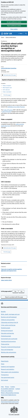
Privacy (7, 386)
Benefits (3, 311)
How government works (7, 377)
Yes (16, 291)
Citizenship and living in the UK (9, 322)
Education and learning (7, 333)
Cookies (12, 386)
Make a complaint (7, 85)
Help (2, 386)
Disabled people (5, 328)
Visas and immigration (7, 349)
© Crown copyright (14, 414)
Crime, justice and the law (8, 325)
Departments (4, 361)
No (22, 291)
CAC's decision (6, 89)
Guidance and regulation (8, 366)
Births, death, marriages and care (10, 314)
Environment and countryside (9, 339)
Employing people (6, 336)
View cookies (14, 29)
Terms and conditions (7, 391)
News (2, 364)
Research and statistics (7, 369)
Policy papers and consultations (10, 372)
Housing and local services (8, 341)
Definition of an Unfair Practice (16, 107)
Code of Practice (8, 110)
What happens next (7, 87)
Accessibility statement (7, 389)
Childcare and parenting (7, 320)
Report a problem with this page (14, 297)
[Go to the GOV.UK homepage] (6, 33)
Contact (17, 389)
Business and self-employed (9, 317)
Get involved (4, 380)
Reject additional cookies (14, 26)
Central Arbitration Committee (8, 68)
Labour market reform (11, 37)
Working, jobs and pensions (8, 352)
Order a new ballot (7, 92)
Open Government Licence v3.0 (10, 402)
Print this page (7, 95)
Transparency (5, 375)
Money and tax (5, 344)
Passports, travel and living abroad (10, 347)
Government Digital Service (8, 395)
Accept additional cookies (14, 22)
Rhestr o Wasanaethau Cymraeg (10, 393)
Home (2, 37)
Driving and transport (7, 330)
